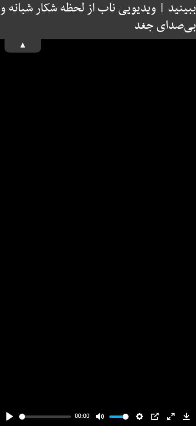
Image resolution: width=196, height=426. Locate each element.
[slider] (45, 416)
